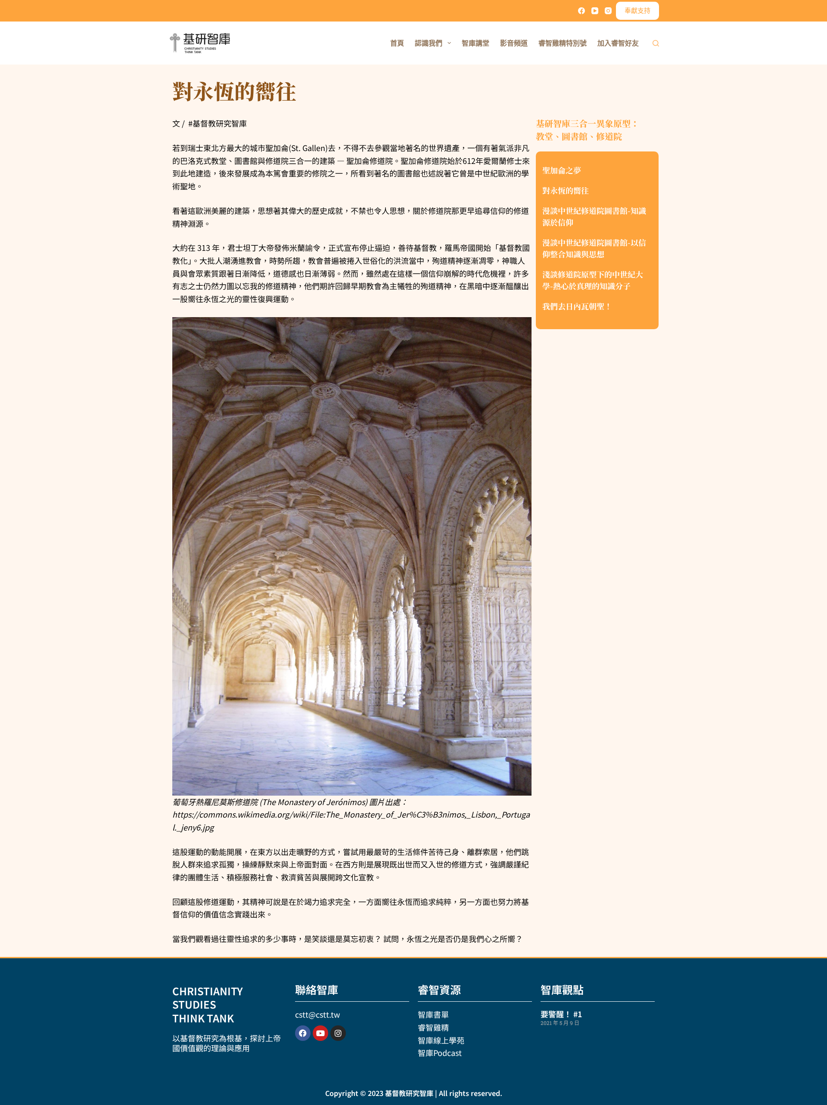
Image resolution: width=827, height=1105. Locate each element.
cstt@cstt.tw (317, 1014)
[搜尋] (656, 43)
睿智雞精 (433, 1027)
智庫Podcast (440, 1052)
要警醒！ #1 (561, 1013)
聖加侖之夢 (561, 170)
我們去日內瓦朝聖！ (577, 306)
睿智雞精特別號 (562, 43)
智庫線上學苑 (441, 1040)
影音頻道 (514, 43)
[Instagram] (608, 10)
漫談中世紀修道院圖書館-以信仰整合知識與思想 (594, 248)
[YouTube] (594, 10)
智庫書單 (433, 1014)
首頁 (397, 43)
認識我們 (428, 43)
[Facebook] (581, 10)
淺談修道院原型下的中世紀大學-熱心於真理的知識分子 (592, 280)
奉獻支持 (637, 10)
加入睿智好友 (618, 43)
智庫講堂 (475, 43)
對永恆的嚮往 (565, 190)
